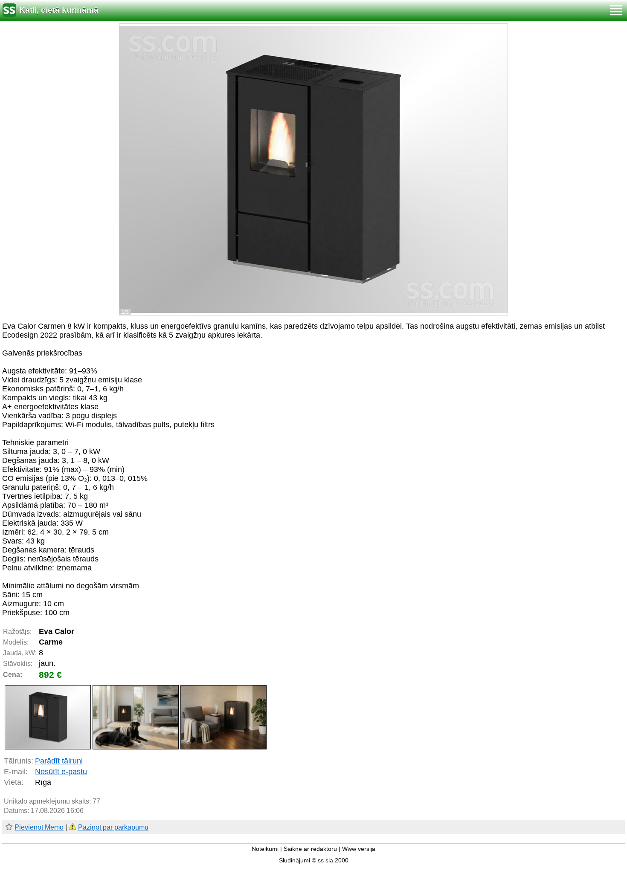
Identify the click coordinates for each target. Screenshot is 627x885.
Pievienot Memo (39, 827)
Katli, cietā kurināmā (59, 10)
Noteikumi (265, 849)
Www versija (358, 849)
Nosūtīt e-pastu (61, 771)
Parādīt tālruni (59, 761)
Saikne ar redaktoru (310, 849)
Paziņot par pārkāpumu (113, 827)
